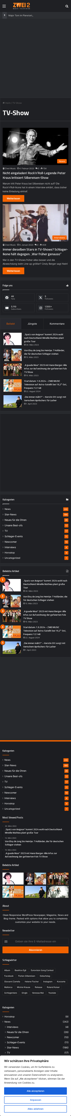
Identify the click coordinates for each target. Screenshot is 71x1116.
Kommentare (57, 323)
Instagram (47, 981)
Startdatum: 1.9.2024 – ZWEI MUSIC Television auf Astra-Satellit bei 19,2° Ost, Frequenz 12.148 (45, 384)
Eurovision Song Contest (42, 970)
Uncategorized (12, 558)
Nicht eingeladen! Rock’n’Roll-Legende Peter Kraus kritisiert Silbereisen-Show (34, 175)
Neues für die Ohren (15, 519)
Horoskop (10, 552)
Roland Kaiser (53, 987)
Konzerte (61, 981)
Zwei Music (10, 168)
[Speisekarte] (4, 7)
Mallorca (8, 987)
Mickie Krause (23, 987)
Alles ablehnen (35, 1108)
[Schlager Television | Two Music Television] (21, 6)
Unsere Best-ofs (13, 525)
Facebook (9, 976)
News (8, 509)
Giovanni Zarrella (12, 981)
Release (38, 987)
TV (6, 530)
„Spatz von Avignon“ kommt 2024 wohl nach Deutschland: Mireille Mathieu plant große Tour (44, 337)
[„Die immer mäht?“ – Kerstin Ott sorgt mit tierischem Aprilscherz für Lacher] (12, 401)
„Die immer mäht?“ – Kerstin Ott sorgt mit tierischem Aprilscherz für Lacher (45, 398)
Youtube (52, 993)
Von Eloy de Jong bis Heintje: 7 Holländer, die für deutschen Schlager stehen (44, 352)
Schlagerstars (10, 993)
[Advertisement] (35, 57)
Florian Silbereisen (26, 976)
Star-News (10, 514)
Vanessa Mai (38, 993)
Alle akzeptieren (35, 1090)
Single (24, 993)
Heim (8, 103)
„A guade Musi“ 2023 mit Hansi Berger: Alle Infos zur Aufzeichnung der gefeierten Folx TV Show (45, 368)
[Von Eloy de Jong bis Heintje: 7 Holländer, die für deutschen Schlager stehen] (12, 355)
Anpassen (35, 1099)
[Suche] (67, 7)
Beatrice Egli (20, 970)
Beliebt (10, 323)
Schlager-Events (14, 536)
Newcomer (11, 541)
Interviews (10, 547)
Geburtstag (45, 976)
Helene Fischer (32, 981)
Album (7, 970)
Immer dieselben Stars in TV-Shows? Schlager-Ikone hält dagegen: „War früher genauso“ (35, 251)
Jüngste (32, 323)
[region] (35, 1086)
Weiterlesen (13, 198)
